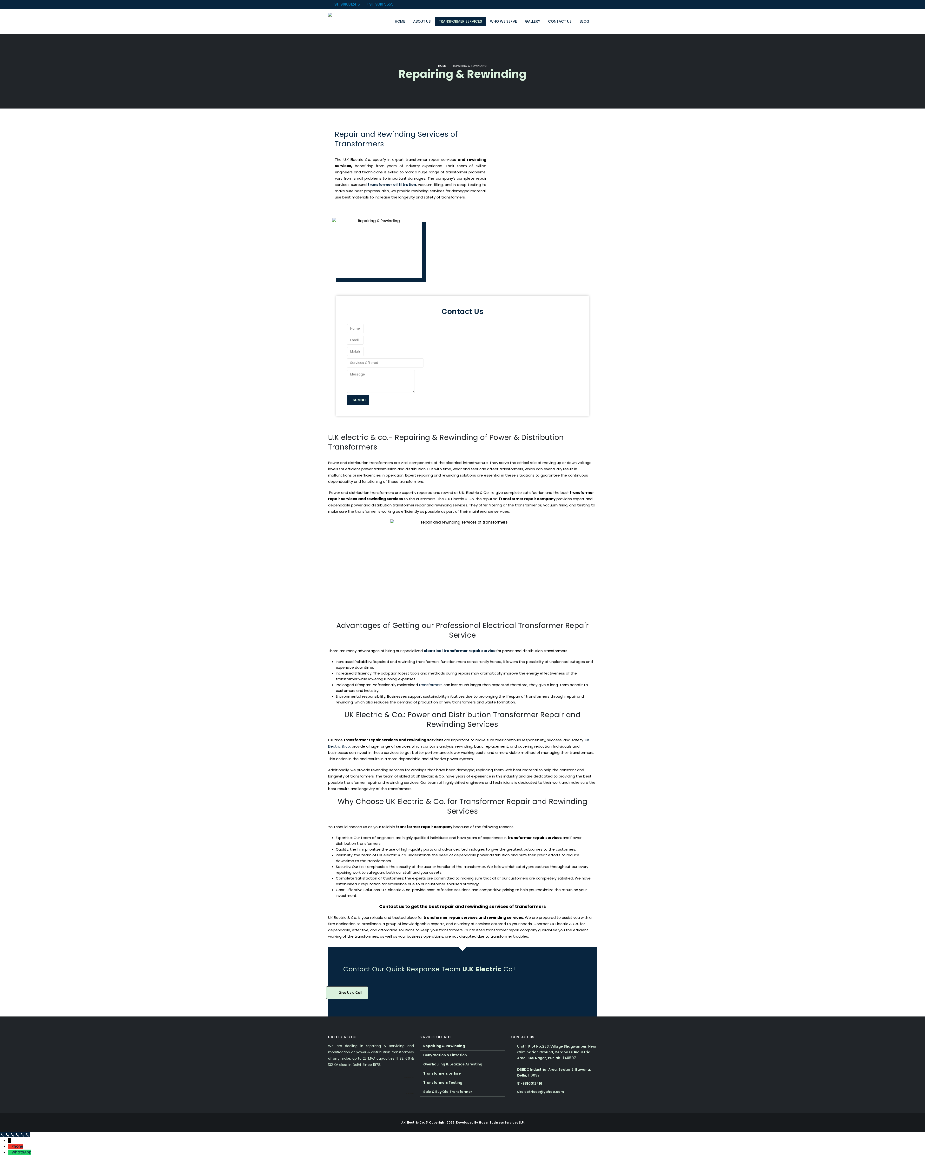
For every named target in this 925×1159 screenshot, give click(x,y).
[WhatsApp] (10, 1152)
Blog (584, 21)
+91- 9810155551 (380, 4)
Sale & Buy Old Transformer (447, 1091)
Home (400, 21)
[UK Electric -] (342, 21)
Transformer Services (460, 21)
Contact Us (560, 21)
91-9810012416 (529, 1083)
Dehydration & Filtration (445, 1055)
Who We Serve (503, 21)
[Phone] (10, 1146)
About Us (422, 21)
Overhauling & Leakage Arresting (452, 1064)
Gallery (532, 21)
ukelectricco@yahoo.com (540, 1091)
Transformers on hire (442, 1073)
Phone (17, 1146)
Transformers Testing (442, 1082)
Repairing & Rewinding (444, 1045)
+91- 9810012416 (346, 4)
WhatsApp (21, 1152)
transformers (431, 684)
